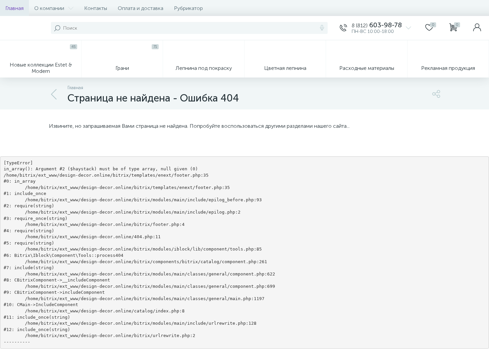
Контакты (95, 8)
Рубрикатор (188, 8)
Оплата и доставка (140, 8)
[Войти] (477, 28)
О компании (49, 8)
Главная (14, 8)
